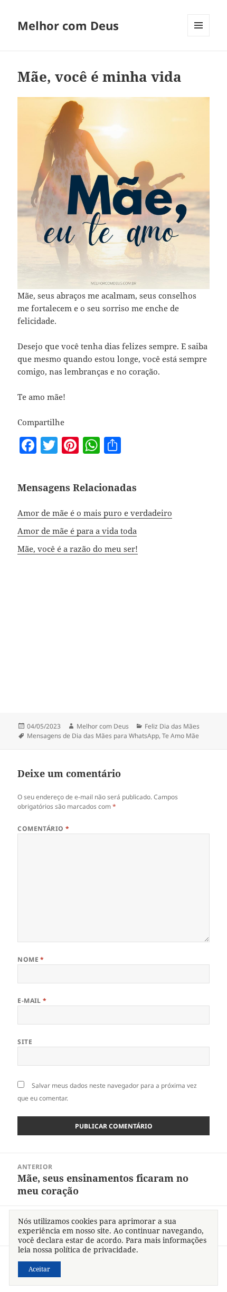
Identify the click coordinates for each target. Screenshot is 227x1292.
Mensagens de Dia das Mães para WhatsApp (93, 735)
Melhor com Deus (68, 25)
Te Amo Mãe (180, 735)
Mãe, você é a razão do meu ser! (77, 548)
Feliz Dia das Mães (172, 726)
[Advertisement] (113, 626)
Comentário (43, 828)
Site (24, 1041)
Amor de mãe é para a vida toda (77, 530)
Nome (30, 959)
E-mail (32, 1000)
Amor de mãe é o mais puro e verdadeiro (94, 513)
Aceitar (39, 1269)
